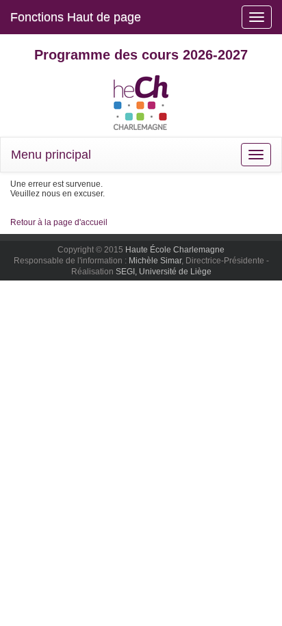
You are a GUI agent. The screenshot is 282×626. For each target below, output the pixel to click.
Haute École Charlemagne (175, 250)
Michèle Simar (155, 260)
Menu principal (51, 154)
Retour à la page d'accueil (58, 222)
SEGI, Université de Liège (164, 271)
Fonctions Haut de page (75, 17)
